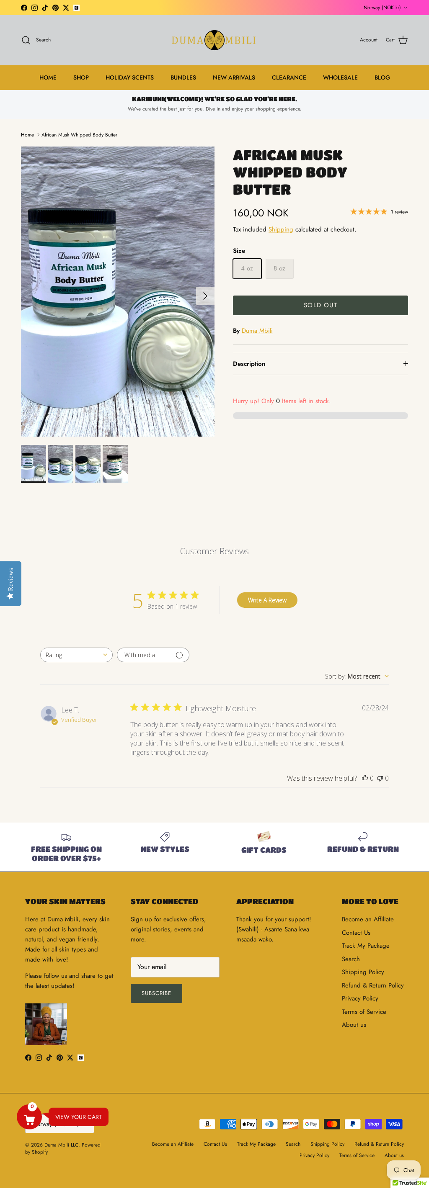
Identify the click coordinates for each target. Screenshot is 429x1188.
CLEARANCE (289, 77)
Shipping (281, 229)
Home (27, 135)
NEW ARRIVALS (234, 77)
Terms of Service (364, 1011)
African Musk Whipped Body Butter (79, 135)
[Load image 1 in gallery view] (117, 292)
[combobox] (76, 655)
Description (249, 363)
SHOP (81, 77)
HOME (48, 77)
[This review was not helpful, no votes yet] (380, 778)
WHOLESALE (340, 77)
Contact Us (356, 932)
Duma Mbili (257, 330)
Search (351, 959)
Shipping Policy (363, 972)
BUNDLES (183, 77)
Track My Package (366, 945)
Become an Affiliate (368, 919)
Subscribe (156, 993)
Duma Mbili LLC (61, 1145)
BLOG (382, 77)
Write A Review (267, 600)
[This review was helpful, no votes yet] (365, 778)
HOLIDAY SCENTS (130, 77)
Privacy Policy (360, 998)
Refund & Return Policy (373, 985)
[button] (29, 1116)
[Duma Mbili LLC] (214, 40)
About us (354, 1024)
